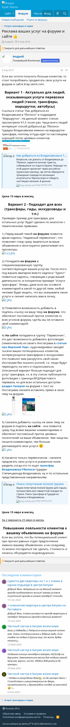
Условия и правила (35, 713)
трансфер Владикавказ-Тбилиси (28, 467)
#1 (66, 70)
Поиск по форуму (37, 19)
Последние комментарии (21, 575)
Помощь (48, 717)
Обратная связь (12, 713)
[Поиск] (64, 13)
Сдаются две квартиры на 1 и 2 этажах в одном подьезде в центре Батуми (35, 583)
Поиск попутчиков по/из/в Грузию (40, 484)
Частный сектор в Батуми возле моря (32, 626)
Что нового (41, 13)
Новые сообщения (13, 19)
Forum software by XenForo (30, 723)
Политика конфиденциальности (22, 717)
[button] (8, 13)
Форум (23, 13)
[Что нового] (57, 13)
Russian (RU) (12, 708)
